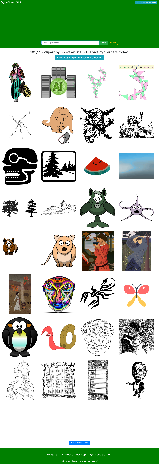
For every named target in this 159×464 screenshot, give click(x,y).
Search (103, 43)
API (97, 461)
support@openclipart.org (96, 454)
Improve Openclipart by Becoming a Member (79, 57)
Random (113, 43)
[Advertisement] (79, 23)
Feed (93, 461)
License (75, 461)
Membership (85, 461)
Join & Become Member (146, 2)
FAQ (62, 461)
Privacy (68, 461)
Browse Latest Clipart (79, 443)
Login (131, 2)
